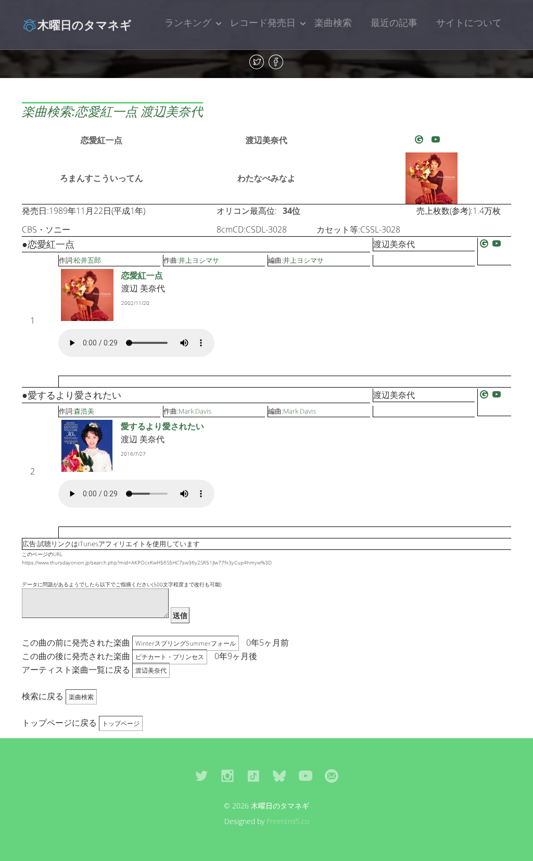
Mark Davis (195, 411)
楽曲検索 (333, 22)
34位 (291, 210)
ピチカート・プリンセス (169, 656)
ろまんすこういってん (101, 178)
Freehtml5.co (287, 821)
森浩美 (84, 411)
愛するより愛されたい (162, 426)
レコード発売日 (263, 22)
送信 (180, 615)
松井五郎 (87, 260)
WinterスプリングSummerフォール (185, 643)
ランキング (187, 22)
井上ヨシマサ (199, 260)
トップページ (120, 723)
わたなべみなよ (266, 178)
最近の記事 (394, 22)
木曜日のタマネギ (84, 24)
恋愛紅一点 (101, 140)
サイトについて (469, 22)
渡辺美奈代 (266, 140)
